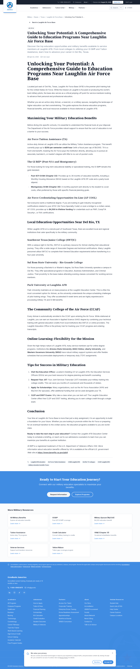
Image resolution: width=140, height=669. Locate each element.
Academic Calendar (14, 640)
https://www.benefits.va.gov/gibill (53, 452)
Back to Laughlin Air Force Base (43, 22)
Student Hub (114, 603)
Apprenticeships (64, 615)
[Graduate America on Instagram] (14, 592)
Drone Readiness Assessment (69, 612)
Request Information (58, 494)
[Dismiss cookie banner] (112, 653)
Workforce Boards (65, 618)
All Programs (12, 603)
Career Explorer (115, 612)
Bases (36, 17)
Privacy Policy (64, 657)
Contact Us (88, 621)
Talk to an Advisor (90, 624)
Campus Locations (116, 615)
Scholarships (37, 612)
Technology (12, 618)
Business (11, 612)
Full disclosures (46, 566)
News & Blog (88, 618)
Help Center (114, 609)
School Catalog (13, 637)
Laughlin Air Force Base (55, 17)
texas (42, 17)
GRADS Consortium (65, 621)
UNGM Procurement (91, 609)
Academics (34, 8)
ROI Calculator (38, 615)
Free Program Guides (15, 643)
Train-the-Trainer (13, 628)
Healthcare (11, 609)
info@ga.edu (31, 587)
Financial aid (26, 566)
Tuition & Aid (59, 8)
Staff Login (129, 2)
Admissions (47, 8)
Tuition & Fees (38, 606)
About (85, 2)
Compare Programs (14, 606)
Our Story (87, 603)
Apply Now (117, 2)
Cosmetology (12, 621)
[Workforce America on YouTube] (24, 592)
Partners (82, 8)
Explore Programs (82, 494)
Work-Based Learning (15, 631)
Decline (97, 662)
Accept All (108, 662)
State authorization (16, 566)
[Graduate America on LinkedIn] (9, 592)
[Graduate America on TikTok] (19, 592)
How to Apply (37, 603)
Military (71, 8)
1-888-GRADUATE (16, 587)
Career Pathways (13, 624)
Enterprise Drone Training (67, 609)
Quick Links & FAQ (116, 606)
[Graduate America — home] (9, 6)
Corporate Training (65, 606)
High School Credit (14, 634)
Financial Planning (39, 609)
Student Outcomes (39, 621)
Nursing (10, 615)
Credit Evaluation (39, 618)
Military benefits (36, 566)
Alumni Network (89, 615)
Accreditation (126, 564)
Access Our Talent (65, 603)
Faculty (86, 612)
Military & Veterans (39, 624)
